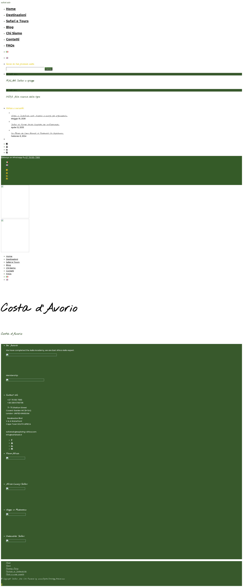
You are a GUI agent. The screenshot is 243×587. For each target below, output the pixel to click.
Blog (10, 27)
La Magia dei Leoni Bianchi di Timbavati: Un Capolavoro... (37, 133)
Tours (8, 565)
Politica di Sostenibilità (16, 571)
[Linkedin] (7, 149)
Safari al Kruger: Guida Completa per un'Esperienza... (35, 124)
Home (11, 9)
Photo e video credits (15, 574)
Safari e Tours (17, 21)
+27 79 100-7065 (32, 157)
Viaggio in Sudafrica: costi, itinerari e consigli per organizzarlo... (39, 116)
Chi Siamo (14, 33)
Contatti (12, 39)
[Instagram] (7, 152)
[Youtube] (7, 146)
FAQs (10, 45)
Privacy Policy (12, 568)
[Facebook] (11, 440)
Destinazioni (16, 15)
